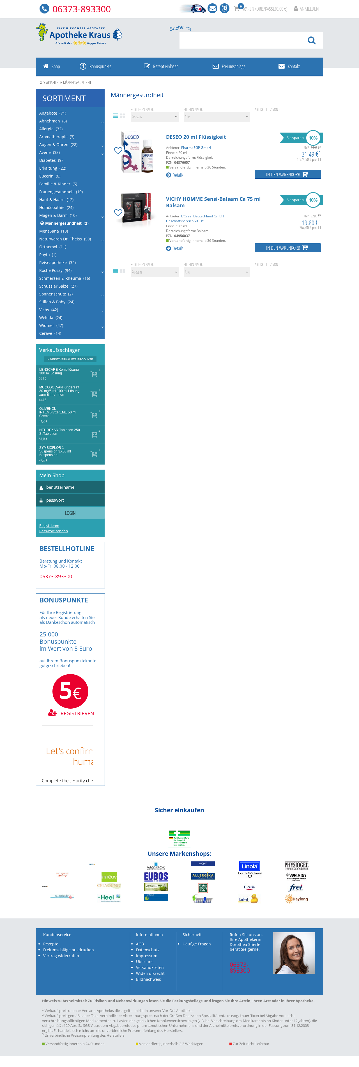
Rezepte (50, 944)
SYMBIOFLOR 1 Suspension (55, 451)
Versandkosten (150, 967)
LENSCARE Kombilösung (59, 371)
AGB (140, 944)
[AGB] (192, 8)
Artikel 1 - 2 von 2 (267, 109)
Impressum (146, 955)
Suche (176, 28)
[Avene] (62, 876)
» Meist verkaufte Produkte (70, 359)
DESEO (196, 136)
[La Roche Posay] (155, 869)
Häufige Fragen (197, 944)
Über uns (144, 961)
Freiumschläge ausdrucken (68, 949)
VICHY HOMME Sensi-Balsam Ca (213, 202)
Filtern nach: (193, 109)
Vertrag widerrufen (61, 955)
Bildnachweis (148, 979)
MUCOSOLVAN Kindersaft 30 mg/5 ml (59, 391)
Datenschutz (148, 949)
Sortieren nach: (142, 109)
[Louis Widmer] (250, 876)
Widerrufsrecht (150, 973)
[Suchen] (312, 40)
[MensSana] (203, 902)
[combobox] (251, 40)
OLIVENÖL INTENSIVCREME (57, 412)
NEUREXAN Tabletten (59, 432)
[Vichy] (203, 864)
